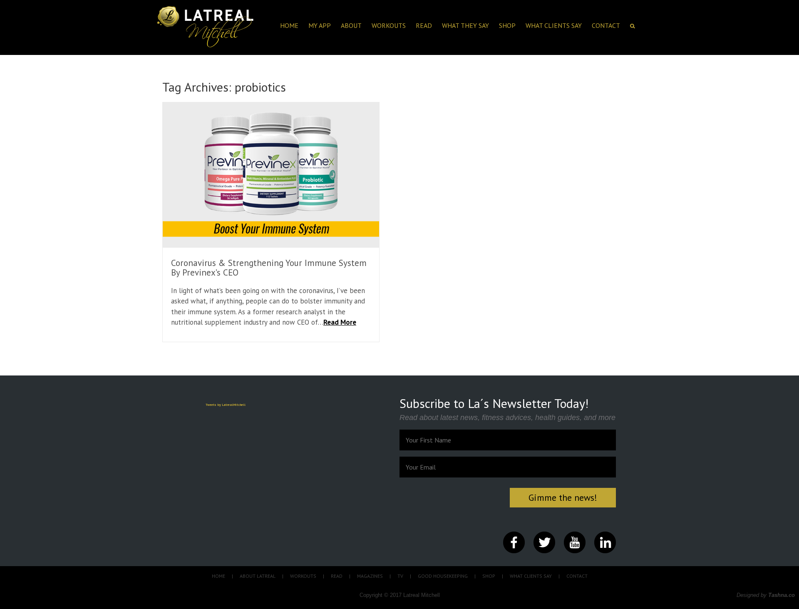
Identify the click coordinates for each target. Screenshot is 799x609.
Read (424, 25)
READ (336, 576)
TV (400, 576)
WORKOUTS (303, 576)
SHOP (507, 25)
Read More (339, 322)
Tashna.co (781, 595)
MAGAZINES (370, 576)
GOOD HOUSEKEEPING (443, 576)
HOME (289, 25)
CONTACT (606, 25)
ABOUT (351, 25)
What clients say (554, 25)
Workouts (389, 25)
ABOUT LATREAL (257, 576)
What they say (465, 25)
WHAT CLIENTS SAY (531, 576)
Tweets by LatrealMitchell (226, 405)
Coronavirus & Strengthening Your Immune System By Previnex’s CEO (269, 267)
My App (319, 25)
